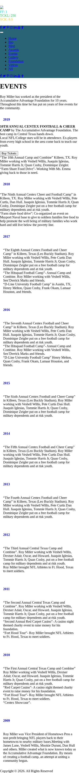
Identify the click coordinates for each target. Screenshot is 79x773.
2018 (6, 184)
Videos (13, 65)
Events (12, 53)
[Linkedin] (15, 27)
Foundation (16, 61)
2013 (6, 484)
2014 (6, 433)
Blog (11, 46)
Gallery (13, 57)
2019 (6, 119)
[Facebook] (1, 27)
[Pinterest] (8, 27)
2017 (6, 236)
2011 (6, 589)
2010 (6, 655)
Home (12, 38)
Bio (10, 42)
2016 (6, 310)
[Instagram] (11, 27)
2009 (6, 720)
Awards (13, 50)
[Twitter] (4, 27)
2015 (6, 383)
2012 (6, 534)
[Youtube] (18, 27)
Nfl (10, 69)
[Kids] (22, 27)
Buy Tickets (9, 153)
